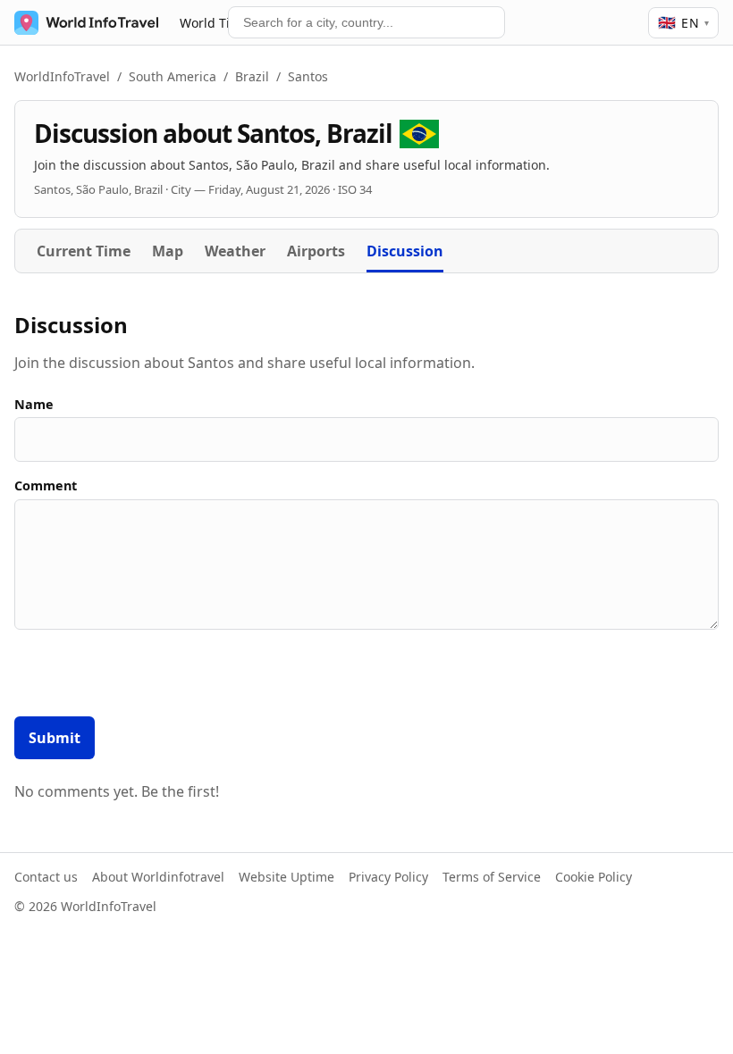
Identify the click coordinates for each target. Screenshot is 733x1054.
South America (172, 76)
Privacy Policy (388, 876)
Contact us (46, 876)
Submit (54, 738)
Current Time (84, 251)
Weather (235, 251)
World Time (214, 22)
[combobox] (366, 22)
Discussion (404, 251)
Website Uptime (286, 876)
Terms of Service (491, 876)
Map (167, 251)
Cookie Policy (593, 876)
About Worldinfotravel (158, 876)
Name (34, 404)
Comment (45, 485)
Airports (316, 251)
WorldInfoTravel (62, 76)
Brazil (252, 76)
